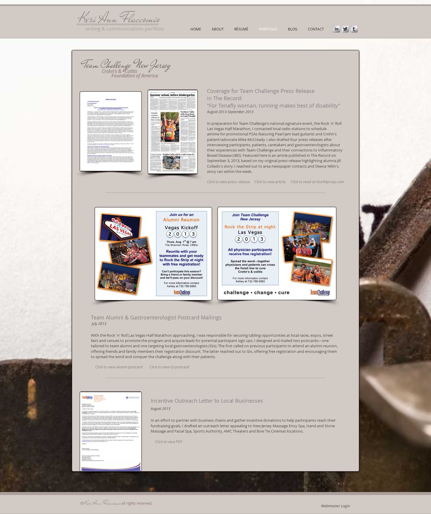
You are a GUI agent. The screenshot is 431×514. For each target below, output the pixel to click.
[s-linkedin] (336, 29)
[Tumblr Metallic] (354, 29)
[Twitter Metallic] (345, 29)
